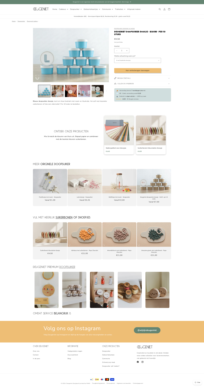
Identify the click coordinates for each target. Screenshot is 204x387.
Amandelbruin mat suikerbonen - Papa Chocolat (119, 251)
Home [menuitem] (54, 9)
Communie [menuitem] (106, 9)
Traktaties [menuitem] (119, 9)
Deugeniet (69, 383)
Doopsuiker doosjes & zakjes (124, 28)
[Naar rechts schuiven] (106, 91)
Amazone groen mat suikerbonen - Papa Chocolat (153, 251)
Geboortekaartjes (108, 355)
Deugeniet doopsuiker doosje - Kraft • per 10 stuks (154, 198)
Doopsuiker (21, 21)
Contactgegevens (138, 383)
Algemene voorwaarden (124, 383)
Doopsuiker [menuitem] (75, 9)
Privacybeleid (111, 383)
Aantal (117, 46)
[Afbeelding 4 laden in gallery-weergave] (84, 91)
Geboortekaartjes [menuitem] (91, 9)
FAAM (88, 383)
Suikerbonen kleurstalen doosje (50, 250)
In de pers (36, 359)
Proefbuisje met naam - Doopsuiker (50, 197)
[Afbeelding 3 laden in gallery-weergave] (71, 91)
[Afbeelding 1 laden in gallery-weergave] (44, 91)
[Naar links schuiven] (35, 91)
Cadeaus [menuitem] (62, 9)
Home (14, 21)
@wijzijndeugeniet (147, 330)
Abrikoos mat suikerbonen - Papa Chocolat (84, 250)
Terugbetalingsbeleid (98, 383)
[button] (159, 9)
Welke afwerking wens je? (124, 56)
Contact (35, 355)
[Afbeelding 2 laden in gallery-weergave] (57, 91)
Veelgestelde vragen (75, 351)
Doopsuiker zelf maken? (110, 366)
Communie (106, 359)
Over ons (36, 351)
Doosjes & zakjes (32, 21)
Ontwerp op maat (108, 362)
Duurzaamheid (73, 355)
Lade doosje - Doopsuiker (85, 197)
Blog (69, 359)
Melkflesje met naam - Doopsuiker (119, 197)
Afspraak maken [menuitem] (133, 9)
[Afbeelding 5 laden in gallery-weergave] (97, 91)
